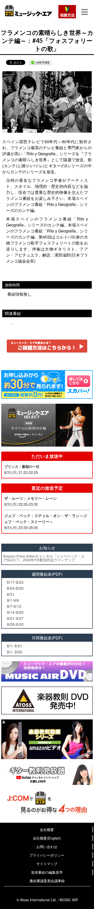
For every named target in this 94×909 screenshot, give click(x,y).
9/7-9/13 (14, 606)
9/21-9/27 (15, 618)
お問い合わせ (46, 846)
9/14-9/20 (15, 612)
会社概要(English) (47, 838)
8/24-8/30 (15, 588)
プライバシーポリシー (46, 855)
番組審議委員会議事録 (47, 880)
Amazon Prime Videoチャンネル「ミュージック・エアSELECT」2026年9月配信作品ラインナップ (43, 558)
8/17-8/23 (15, 582)
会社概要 (47, 829)
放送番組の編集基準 (47, 872)
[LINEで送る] (40, 62)
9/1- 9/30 (14, 652)
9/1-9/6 (13, 600)
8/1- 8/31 (14, 646)
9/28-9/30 (15, 624)
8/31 (11, 594)
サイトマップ (46, 863)
